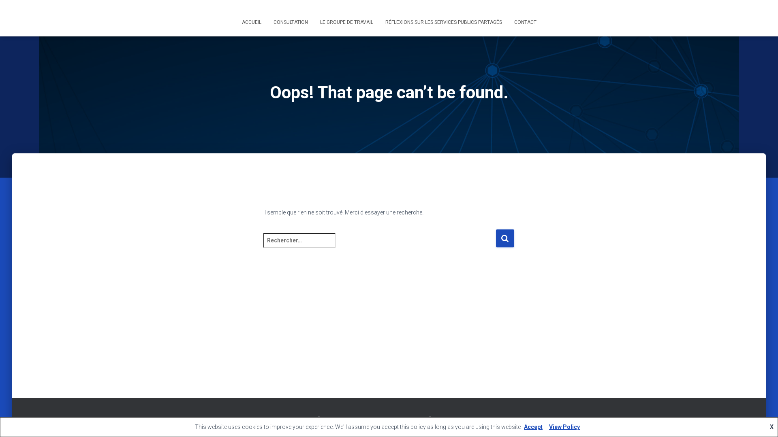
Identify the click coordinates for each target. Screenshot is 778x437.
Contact (525, 22)
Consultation (291, 22)
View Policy (564, 427)
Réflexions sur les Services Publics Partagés (443, 22)
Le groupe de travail (346, 22)
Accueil (251, 22)
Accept (533, 427)
